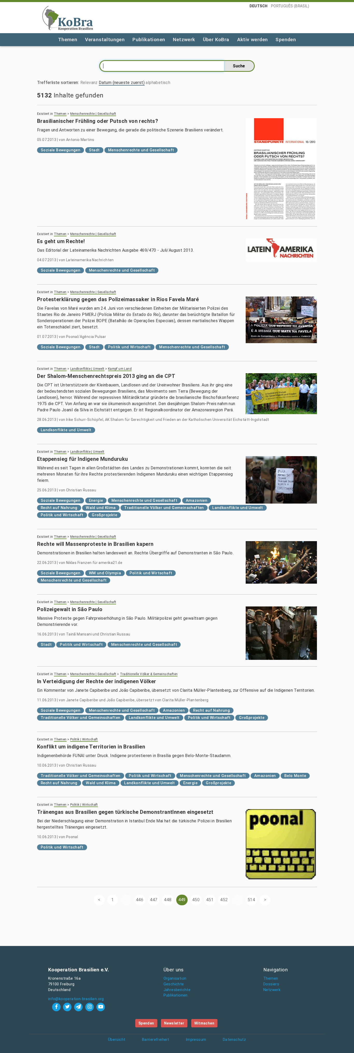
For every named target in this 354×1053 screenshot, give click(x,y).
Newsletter (174, 1023)
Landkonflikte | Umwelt (87, 369)
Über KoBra (216, 40)
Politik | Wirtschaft (84, 739)
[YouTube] (100, 1007)
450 (196, 899)
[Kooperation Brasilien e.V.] (67, 18)
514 (251, 899)
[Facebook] (56, 1007)
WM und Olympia (105, 573)
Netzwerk (184, 40)
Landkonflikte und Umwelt (66, 430)
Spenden (285, 40)
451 (210, 899)
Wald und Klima (101, 507)
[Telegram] (79, 1007)
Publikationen (148, 40)
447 (153, 899)
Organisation (175, 978)
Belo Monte (295, 775)
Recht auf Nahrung (59, 507)
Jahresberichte (177, 990)
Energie (96, 500)
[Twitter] (68, 1007)
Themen (67, 40)
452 (224, 899)
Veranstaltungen (105, 40)
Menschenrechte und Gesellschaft (141, 150)
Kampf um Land (120, 369)
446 (139, 899)
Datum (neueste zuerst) (122, 82)
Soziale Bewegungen (60, 150)
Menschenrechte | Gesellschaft (93, 114)
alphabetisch (158, 82)
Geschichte (174, 984)
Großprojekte (104, 515)
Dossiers (271, 984)
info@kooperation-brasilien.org (76, 999)
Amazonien (197, 500)
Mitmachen (204, 1023)
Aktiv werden (252, 40)
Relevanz (89, 82)
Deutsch (259, 6)
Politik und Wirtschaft (129, 347)
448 (167, 899)
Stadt (94, 150)
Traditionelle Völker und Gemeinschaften (164, 507)
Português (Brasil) (290, 6)
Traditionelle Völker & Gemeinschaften (149, 674)
